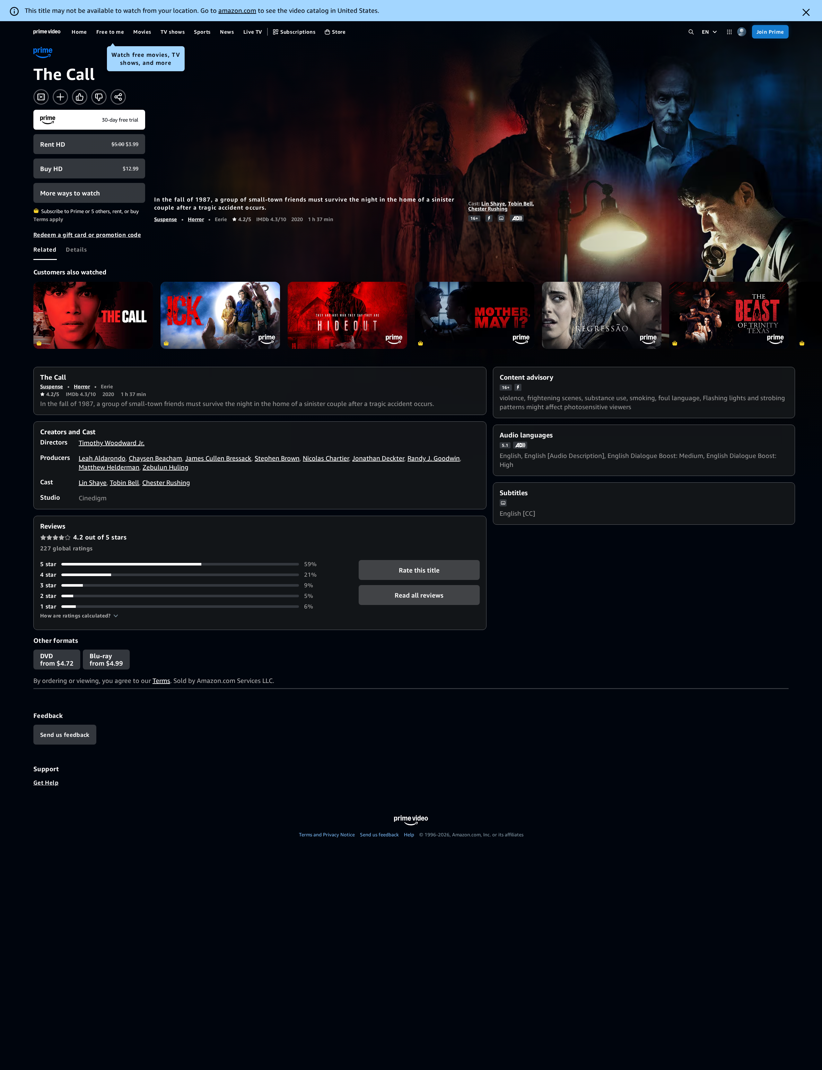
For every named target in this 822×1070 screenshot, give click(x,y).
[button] (79, 615)
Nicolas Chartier (326, 458)
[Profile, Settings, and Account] (742, 32)
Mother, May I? (474, 315)
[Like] (79, 97)
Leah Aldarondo (102, 458)
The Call (93, 315)
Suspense (165, 219)
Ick (220, 315)
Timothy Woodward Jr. (111, 442)
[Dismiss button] (806, 12)
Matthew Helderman (109, 467)
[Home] (46, 31)
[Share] (118, 97)
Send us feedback (379, 834)
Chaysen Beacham (155, 458)
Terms (161, 680)
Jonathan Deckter (378, 458)
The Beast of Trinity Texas (729, 315)
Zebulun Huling (165, 467)
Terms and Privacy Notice (327, 834)
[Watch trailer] (41, 97)
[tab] (45, 249)
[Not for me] (99, 97)
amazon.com (237, 10)
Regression (601, 315)
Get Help (45, 782)
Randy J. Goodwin (433, 458)
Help (409, 834)
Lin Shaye (493, 203)
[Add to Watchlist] (60, 97)
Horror (196, 219)
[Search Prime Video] (691, 32)
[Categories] (729, 32)
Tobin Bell (520, 203)
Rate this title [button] (419, 570)
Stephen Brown (277, 458)
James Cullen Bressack (218, 458)
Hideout (347, 315)
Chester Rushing (488, 208)
